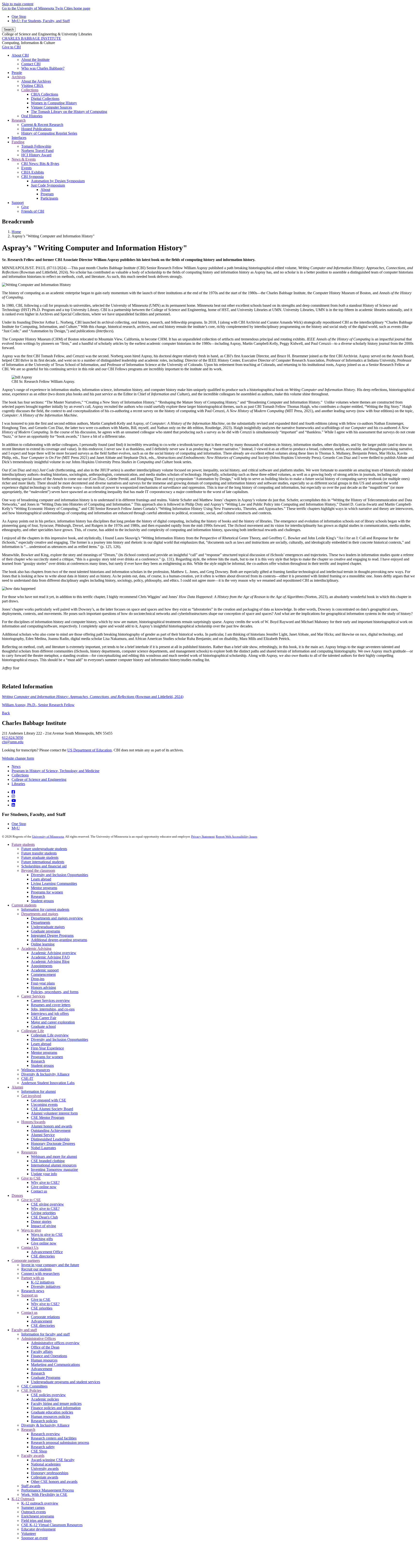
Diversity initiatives (45, 1286)
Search (9, 29)
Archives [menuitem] (18, 77)
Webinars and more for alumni (54, 1156)
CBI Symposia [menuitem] (32, 177)
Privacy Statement (203, 836)
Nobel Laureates (43, 1148)
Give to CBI (11, 47)
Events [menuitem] (26, 168)
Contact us (39, 1191)
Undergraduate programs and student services (65, 1382)
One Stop (19, 16)
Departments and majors (39, 914)
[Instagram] (13, 796)
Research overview (45, 1434)
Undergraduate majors (48, 927)
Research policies (44, 1421)
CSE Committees (34, 1386)
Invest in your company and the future (50, 1265)
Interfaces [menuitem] (19, 138)
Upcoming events (44, 1104)
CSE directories (43, 1256)
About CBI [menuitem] (20, 55)
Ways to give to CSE (47, 1234)
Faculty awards (32, 1455)
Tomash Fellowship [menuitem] (36, 146)
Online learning (43, 944)
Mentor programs (44, 888)
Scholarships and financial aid (44, 866)
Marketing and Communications (55, 1364)
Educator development (38, 1529)
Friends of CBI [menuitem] (32, 211)
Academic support (45, 970)
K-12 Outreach (23, 1499)
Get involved (31, 1096)
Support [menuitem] (18, 203)
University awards (45, 1468)
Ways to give (31, 1230)
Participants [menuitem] (49, 198)
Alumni (17, 1087)
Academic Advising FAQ (50, 957)
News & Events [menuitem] (24, 159)
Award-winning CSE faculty (53, 1460)
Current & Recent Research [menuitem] (42, 125)
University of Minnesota (48, 836)
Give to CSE (31, 1178)
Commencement (43, 974)
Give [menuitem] (25, 207)
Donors (17, 1195)
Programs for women (47, 892)
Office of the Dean (45, 1347)
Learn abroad (41, 879)
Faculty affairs (42, 1351)
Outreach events (33, 1512)
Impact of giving (43, 1226)
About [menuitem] (45, 190)
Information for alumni (38, 1091)
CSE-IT (27, 1078)
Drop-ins (37, 979)
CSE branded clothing (48, 1161)
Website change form (18, 758)
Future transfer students (39, 853)
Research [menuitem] (19, 120)
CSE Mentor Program (47, 1117)
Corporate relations (45, 1317)
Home (16, 232)
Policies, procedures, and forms (54, 992)
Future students (23, 844)
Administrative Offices (38, 1338)
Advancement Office (47, 1252)
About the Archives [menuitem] (36, 81)
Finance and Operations (49, 1356)
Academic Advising (36, 948)
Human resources (44, 1360)
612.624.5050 (12, 738)
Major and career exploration (53, 1022)
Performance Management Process (47, 1490)
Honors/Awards (33, 1122)
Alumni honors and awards (51, 1126)
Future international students (42, 862)
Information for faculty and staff (45, 1334)
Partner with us (32, 1278)
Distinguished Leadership (50, 1139)
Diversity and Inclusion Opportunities (59, 875)
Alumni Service (43, 1135)
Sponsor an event (34, 1538)
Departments (40, 922)
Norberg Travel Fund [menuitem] (37, 151)
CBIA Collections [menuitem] (44, 94)
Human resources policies (50, 1416)
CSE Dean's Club (44, 1217)
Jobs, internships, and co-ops (53, 1009)
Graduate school (43, 1026)
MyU (16, 828)
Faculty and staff (24, 1330)
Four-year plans (43, 983)
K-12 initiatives (42, 1282)
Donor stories (41, 1221)
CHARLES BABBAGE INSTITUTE (31, 38)
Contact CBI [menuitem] (31, 64)
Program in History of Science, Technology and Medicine (55, 771)
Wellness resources (35, 1070)
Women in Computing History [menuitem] (54, 103)
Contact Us (29, 1247)
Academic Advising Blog (50, 961)
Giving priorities (43, 1213)
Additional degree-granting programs (59, 940)
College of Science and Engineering (39, 779)
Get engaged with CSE (48, 1100)
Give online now (43, 1187)
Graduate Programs (45, 1377)
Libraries (18, 784)
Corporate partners (26, 1260)
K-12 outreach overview (39, 1503)
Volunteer (28, 1533)
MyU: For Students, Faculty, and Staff (41, 21)
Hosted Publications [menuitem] (36, 129)
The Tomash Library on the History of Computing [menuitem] (69, 112)
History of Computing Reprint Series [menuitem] (49, 133)
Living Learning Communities (54, 883)
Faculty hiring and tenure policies (56, 1403)
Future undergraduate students (44, 849)
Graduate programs (45, 931)
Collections (20, 775)
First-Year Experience (47, 1048)
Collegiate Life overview (50, 1035)
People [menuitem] (17, 73)
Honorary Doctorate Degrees (53, 1143)
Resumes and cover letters (50, 1005)
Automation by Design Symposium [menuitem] (58, 181)
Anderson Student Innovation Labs (48, 1083)
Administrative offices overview (55, 1343)
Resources (29, 1152)
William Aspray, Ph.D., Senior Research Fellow (38, 705)
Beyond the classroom (38, 870)
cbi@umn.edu (12, 742)
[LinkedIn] (13, 805)
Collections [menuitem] (29, 90)
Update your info (44, 1174)
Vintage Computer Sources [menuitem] (51, 107)
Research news (32, 1291)
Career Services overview (50, 1000)
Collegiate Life (32, 1031)
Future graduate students (39, 857)
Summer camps (33, 1507)
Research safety (43, 1447)
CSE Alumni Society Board (52, 1109)
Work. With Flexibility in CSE (44, 1494)
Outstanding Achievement (50, 1130)
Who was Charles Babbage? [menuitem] (42, 68)
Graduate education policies (52, 1412)
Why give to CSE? (45, 1182)
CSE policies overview (48, 1395)
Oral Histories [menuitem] (31, 116)
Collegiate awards (44, 1477)
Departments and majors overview (57, 918)
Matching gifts (42, 1239)
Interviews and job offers (50, 1013)
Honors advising (43, 987)
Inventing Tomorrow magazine (54, 1169)
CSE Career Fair (43, 1018)
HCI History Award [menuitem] (36, 155)
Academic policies (45, 1399)
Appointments (41, 966)
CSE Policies (31, 1390)
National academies (46, 1464)
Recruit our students (36, 1269)
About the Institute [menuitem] (35, 60)
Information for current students (45, 909)
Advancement (41, 1321)
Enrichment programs (37, 1516)
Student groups (42, 901)
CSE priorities (41, 1308)
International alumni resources (53, 1165)
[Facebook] (13, 792)
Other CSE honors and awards (54, 1481)
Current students (24, 905)
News (16, 766)
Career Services (33, 996)
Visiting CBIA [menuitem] (32, 86)
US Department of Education (89, 750)
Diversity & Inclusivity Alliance (45, 1074)
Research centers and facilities (53, 1438)
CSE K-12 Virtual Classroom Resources (52, 1525)
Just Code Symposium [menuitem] (48, 185)
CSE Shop (39, 1451)
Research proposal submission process (60, 1442)
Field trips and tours (36, 1520)
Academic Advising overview (53, 953)
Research (38, 896)
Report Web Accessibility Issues (236, 836)
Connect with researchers (40, 1273)
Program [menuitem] (47, 194)
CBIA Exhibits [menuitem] (32, 172)
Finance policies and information (56, 1408)
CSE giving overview (47, 1204)
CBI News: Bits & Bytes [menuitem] (40, 164)
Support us (29, 1295)
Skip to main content (17, 4)
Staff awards (30, 1486)
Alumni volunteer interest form (54, 1113)
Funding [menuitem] (18, 142)
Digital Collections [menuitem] (45, 99)
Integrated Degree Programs (52, 935)
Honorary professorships (49, 1473)
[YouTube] (14, 801)
